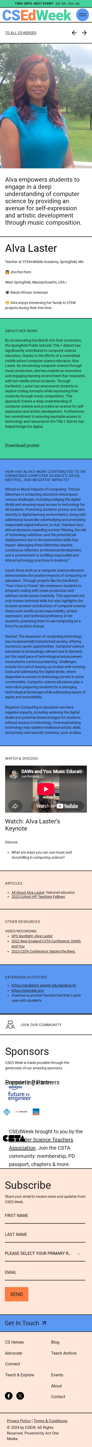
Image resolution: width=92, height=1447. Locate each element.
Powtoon (19, 995)
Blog (55, 1342)
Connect (12, 1364)
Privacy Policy (19, 1421)
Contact (58, 1396)
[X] (20, 1396)
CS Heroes (14, 1342)
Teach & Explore (19, 1375)
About (56, 1386)
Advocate (13, 1353)
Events (57, 1375)
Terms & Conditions (50, 1421)
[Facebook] (9, 1396)
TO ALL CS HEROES (20, 33)
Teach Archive (63, 1353)
